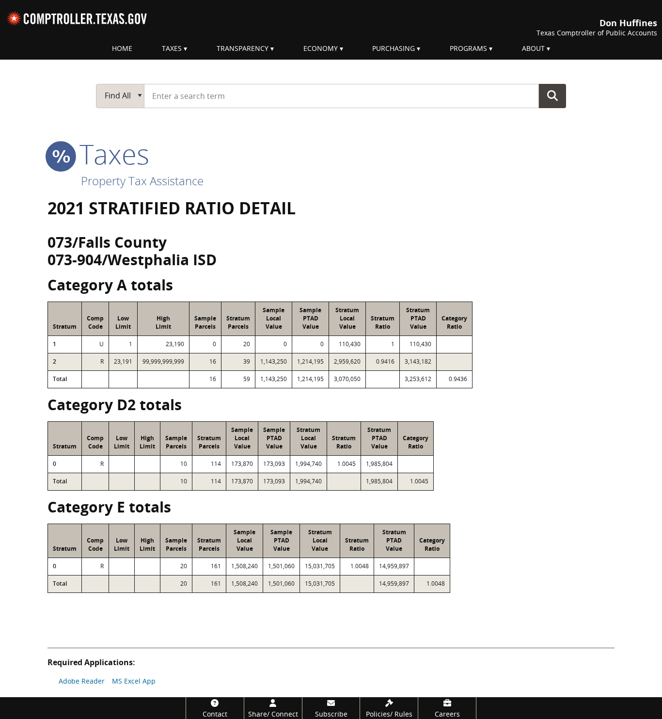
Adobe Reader (82, 681)
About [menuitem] (533, 48)
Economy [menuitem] (320, 48)
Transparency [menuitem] (242, 48)
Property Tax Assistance (142, 181)
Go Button (552, 95)
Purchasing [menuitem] (393, 48)
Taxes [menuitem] (172, 48)
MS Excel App (134, 681)
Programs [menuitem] (468, 48)
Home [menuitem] (122, 48)
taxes (110, 153)
